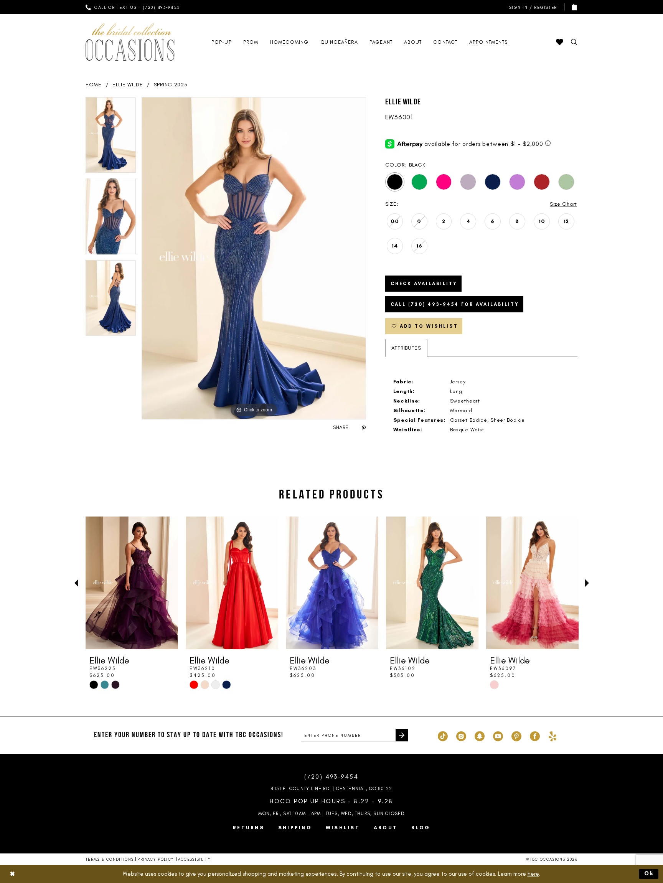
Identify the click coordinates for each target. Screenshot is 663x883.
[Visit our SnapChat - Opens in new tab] (479, 735)
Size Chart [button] (563, 204)
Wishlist (343, 827)
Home (94, 84)
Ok (649, 873)
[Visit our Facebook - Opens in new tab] (534, 735)
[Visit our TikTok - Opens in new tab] (442, 735)
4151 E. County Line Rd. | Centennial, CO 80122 (331, 788)
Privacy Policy (155, 859)
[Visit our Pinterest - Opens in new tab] (516, 735)
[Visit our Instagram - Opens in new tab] (461, 735)
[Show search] (574, 42)
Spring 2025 (171, 84)
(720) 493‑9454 (331, 776)
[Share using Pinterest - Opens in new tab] (363, 427)
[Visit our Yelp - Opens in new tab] (552, 735)
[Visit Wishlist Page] (559, 42)
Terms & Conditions (110, 859)
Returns (248, 827)
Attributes (406, 348)
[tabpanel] (111, 137)
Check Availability (424, 283)
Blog (420, 827)
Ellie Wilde (127, 84)
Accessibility (194, 859)
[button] (531, 7)
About (385, 827)
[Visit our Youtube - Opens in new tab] (498, 735)
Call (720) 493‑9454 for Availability (455, 304)
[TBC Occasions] (130, 42)
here (533, 873)
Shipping (295, 827)
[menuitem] (132, 7)
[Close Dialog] (12, 874)
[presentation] (132, 583)
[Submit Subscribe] (402, 735)
